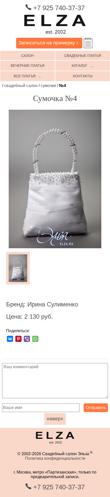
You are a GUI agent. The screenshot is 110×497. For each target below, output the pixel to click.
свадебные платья (82, 56)
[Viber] (27, 339)
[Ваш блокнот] (88, 43)
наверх (55, 418)
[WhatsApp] (35, 339)
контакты (82, 76)
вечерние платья (28, 66)
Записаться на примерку (49, 42)
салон (27, 56)
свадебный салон (21, 85)
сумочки (48, 85)
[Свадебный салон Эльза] (55, 35)
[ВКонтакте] (10, 339)
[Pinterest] (18, 339)
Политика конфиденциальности (55, 458)
